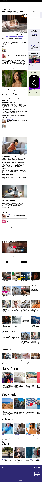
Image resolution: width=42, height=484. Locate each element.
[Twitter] (36, 467)
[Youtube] (39, 467)
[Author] (34, 82)
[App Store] (37, 475)
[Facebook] (34, 467)
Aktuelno (3, 434)
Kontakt (25, 477)
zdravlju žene (21, 38)
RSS (24, 476)
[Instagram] (38, 467)
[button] (39, 378)
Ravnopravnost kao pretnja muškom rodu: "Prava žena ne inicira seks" (33, 92)
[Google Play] (37, 473)
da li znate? (4, 6)
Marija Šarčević (32, 89)
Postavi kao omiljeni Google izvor (12, 36)
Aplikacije (25, 475)
